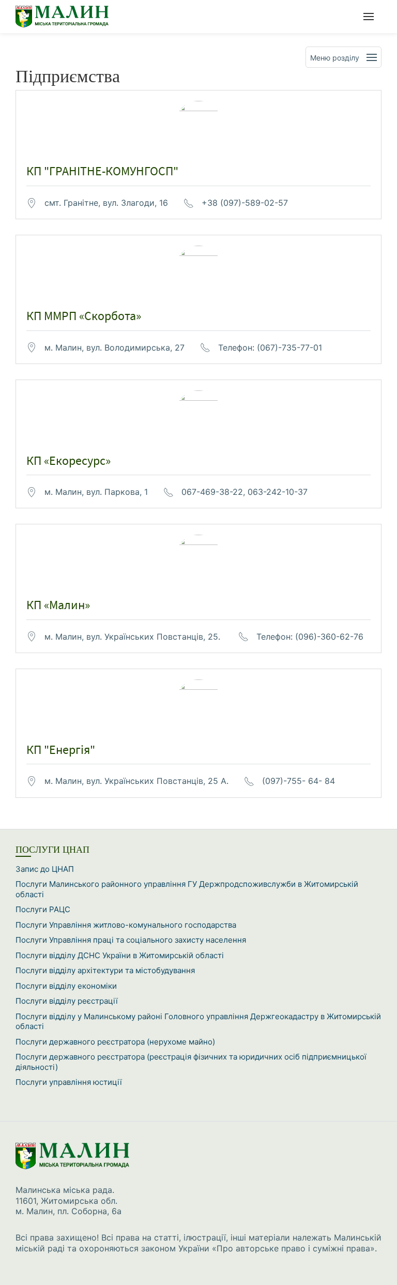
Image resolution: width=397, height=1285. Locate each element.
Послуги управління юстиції (69, 1082)
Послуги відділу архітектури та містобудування (105, 970)
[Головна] (70, 16)
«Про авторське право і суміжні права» (293, 1248)
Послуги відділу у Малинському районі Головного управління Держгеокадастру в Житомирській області (198, 1021)
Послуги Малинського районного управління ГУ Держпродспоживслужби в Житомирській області (187, 889)
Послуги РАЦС (43, 909)
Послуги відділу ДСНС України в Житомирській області (120, 955)
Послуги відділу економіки (66, 986)
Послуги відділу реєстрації (67, 1001)
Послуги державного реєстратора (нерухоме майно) (115, 1042)
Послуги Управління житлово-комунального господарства (126, 925)
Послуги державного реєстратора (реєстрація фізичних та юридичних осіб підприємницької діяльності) (191, 1062)
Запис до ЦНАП (45, 869)
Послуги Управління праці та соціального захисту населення (131, 940)
